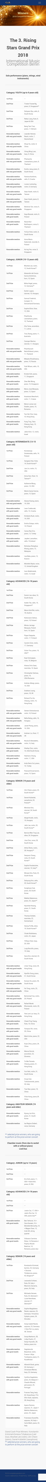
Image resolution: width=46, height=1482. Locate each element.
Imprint (7, 1476)
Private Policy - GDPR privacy (27, 1476)
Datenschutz (14, 1476)
